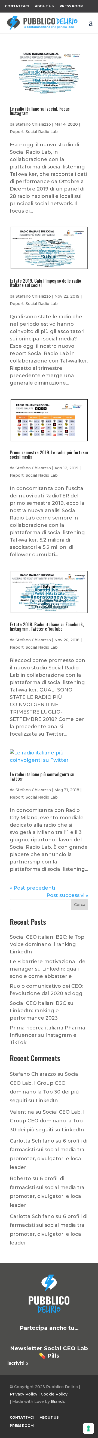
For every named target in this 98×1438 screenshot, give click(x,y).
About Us (44, 6)
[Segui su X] (29, 1338)
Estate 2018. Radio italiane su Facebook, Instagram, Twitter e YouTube (47, 626)
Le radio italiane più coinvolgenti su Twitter (42, 776)
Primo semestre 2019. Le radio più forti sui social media (49, 454)
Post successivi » (67, 895)
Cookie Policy (54, 1394)
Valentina (22, 1112)
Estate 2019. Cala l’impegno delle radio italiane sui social (45, 282)
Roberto (20, 1179)
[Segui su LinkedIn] (16, 1338)
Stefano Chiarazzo (33, 124)
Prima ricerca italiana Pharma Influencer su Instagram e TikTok (47, 1035)
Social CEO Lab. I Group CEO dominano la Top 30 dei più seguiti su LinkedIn (47, 1121)
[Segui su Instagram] (55, 1338)
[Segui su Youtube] (68, 1338)
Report (17, 131)
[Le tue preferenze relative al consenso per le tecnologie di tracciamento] (88, 1428)
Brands (58, 1401)
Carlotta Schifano (32, 1141)
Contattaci (17, 6)
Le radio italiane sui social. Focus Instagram (40, 110)
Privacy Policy (23, 1394)
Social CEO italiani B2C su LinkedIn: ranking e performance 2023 (42, 1010)
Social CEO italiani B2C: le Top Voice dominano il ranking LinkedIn (47, 944)
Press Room (72, 6)
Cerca (79, 904)
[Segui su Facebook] (42, 1338)
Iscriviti (15, 1363)
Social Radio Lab (42, 131)
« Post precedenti (32, 888)
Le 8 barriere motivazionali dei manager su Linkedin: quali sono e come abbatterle (48, 969)
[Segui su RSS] (81, 1338)
